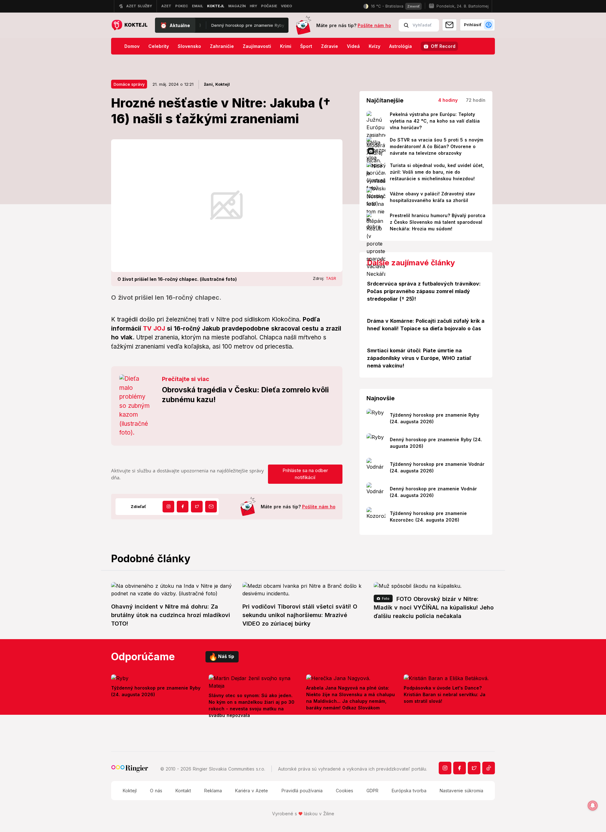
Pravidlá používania (302, 790)
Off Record (443, 46)
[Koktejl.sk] (129, 25)
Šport (306, 46)
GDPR (372, 790)
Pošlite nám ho (374, 25)
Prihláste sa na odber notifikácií (305, 474)
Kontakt (183, 790)
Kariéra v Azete (251, 790)
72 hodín (475, 100)
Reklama (213, 790)
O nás (156, 790)
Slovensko (189, 46)
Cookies (344, 790)
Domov (132, 46)
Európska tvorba (409, 790)
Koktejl (130, 790)
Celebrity (158, 46)
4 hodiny (448, 100)
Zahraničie (222, 46)
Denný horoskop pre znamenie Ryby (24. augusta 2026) (248, 25)
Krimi (285, 46)
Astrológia (400, 46)
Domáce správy (129, 84)
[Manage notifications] (593, 805)
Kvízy (374, 46)
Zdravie (329, 46)
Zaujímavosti (257, 46)
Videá (353, 46)
